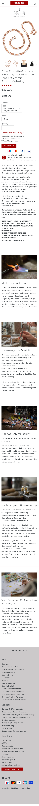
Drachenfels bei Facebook (12, 692)
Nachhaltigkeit (7, 686)
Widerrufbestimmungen (12, 749)
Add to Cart (9, 146)
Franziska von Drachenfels (12, 670)
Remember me (7, 675)
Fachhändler (7, 728)
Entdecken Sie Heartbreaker (13, 700)
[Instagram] (6, 777)
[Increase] (12, 128)
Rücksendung (7, 726)
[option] (7, 63)
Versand (5, 754)
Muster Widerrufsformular (12, 751)
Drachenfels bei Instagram (12, 694)
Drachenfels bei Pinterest (12, 697)
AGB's (4, 743)
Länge (3, 115)
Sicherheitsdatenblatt (10, 765)
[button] (7, 85)
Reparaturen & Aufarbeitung (13, 712)
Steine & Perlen (8, 683)
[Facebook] (3, 777)
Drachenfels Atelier (9, 667)
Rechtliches (6, 762)
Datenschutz (7, 746)
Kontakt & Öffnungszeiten (12, 709)
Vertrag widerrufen (12, 769)
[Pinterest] (9, 777)
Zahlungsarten (7, 757)
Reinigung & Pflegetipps (12, 723)
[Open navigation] (2, 3)
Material (4, 102)
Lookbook (5, 678)
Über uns (5, 664)
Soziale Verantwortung (11, 689)
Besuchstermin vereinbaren (19, 3)
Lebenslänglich (8, 672)
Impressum (6, 740)
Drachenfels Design (22, 788)
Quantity (4, 124)
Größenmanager (8, 720)
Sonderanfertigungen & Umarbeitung (17, 715)
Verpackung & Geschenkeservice (15, 717)
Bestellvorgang (8, 760)
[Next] (37, 63)
